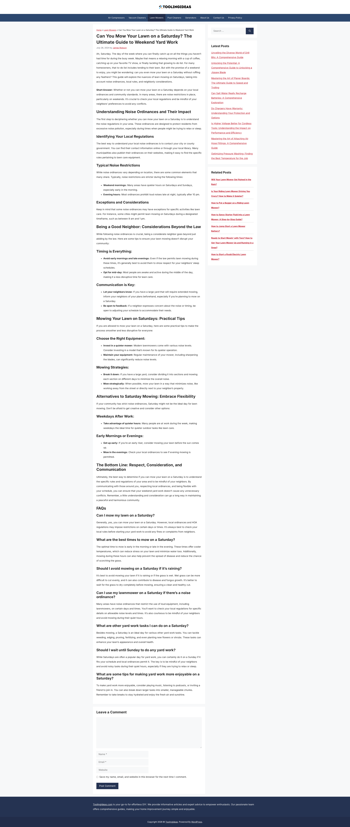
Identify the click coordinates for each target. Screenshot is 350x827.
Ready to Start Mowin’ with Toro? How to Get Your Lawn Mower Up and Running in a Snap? (232, 243)
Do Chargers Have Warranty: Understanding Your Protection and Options (230, 113)
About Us (204, 17)
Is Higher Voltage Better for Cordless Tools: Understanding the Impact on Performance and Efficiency (231, 128)
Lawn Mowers (156, 17)
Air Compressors (116, 17)
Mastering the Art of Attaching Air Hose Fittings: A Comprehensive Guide (229, 143)
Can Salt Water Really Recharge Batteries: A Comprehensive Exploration (228, 98)
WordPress (196, 822)
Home (99, 30)
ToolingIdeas (171, 822)
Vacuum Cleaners (137, 17)
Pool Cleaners (174, 17)
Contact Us (218, 17)
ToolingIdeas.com (102, 804)
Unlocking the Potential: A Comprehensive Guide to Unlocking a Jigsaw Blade (231, 68)
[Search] (250, 31)
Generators (190, 17)
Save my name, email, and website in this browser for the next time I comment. (143, 777)
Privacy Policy (235, 17)
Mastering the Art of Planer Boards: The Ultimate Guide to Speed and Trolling (230, 83)
